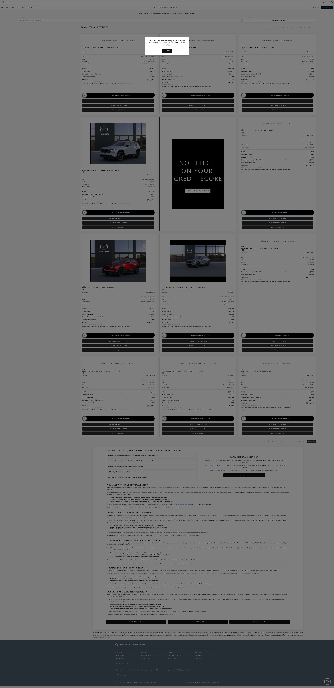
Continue (167, 50)
